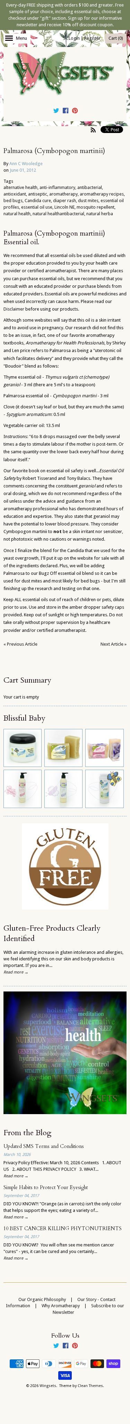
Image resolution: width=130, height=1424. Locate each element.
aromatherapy (63, 194)
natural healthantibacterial (58, 213)
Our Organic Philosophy (42, 1299)
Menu (21, 38)
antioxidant (14, 194)
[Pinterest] (75, 111)
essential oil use (36, 207)
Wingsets (48, 1386)
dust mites (88, 200)
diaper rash (64, 200)
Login (74, 38)
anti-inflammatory (57, 187)
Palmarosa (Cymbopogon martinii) (54, 150)
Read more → (15, 972)
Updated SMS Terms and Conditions (43, 1146)
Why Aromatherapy (61, 1305)
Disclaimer (14, 309)
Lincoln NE (64, 207)
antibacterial (89, 187)
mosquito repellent (95, 207)
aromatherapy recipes (102, 194)
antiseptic (37, 194)
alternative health (20, 187)
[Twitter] (56, 111)
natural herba (99, 213)
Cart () (116, 38)
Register (92, 38)
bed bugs (13, 200)
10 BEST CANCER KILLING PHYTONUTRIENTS (62, 1228)
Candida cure (38, 200)
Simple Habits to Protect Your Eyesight (45, 1187)
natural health (17, 213)
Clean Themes (90, 1386)
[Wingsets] (65, 73)
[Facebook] (65, 111)
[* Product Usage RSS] (93, 130)
